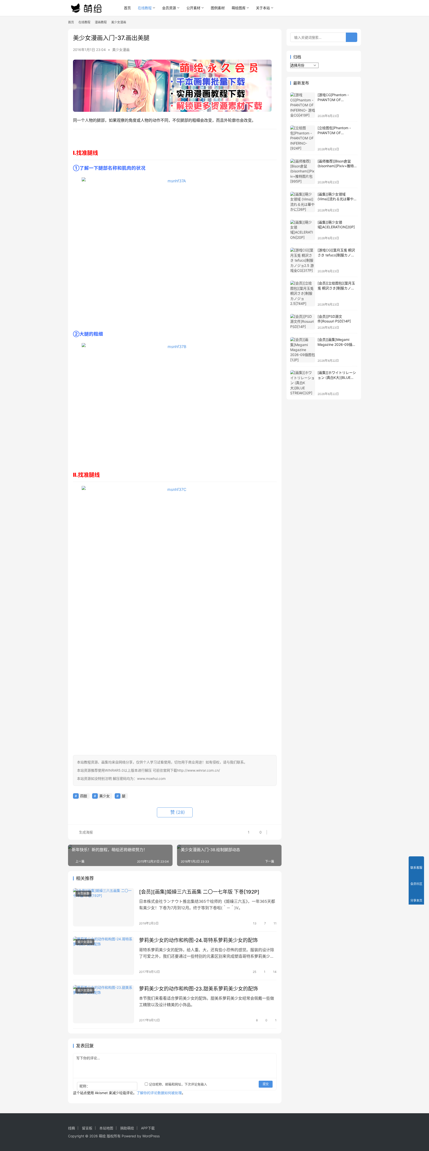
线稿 (71, 1128)
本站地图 (106, 1128)
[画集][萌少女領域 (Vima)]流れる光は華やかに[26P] (337, 199)
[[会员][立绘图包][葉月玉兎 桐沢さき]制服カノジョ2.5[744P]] (302, 293)
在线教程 (145, 8)
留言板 (87, 1128)
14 (275, 972)
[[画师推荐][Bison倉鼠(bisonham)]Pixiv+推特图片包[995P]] (302, 171)
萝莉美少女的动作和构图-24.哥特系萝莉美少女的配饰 (198, 940)
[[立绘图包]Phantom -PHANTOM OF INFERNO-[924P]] (302, 138)
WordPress (151, 1136)
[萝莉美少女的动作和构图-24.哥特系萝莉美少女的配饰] (103, 956)
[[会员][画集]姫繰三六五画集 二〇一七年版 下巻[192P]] (103, 907)
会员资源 (169, 8)
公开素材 (193, 8)
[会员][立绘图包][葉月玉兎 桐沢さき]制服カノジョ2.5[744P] (336, 288)
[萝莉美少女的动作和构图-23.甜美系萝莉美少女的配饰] (103, 1004)
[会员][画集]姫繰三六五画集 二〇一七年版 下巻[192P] (199, 892)
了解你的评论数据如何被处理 (159, 1093)
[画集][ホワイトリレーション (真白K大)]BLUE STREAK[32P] (337, 377)
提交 (266, 1084)
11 (275, 923)
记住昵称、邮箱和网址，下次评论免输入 (177, 1084)
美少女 (104, 796)
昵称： (84, 1086)
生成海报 (85, 832)
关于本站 (263, 8)
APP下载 (148, 1128)
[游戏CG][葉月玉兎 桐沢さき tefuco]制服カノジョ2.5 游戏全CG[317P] (336, 255)
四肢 (83, 796)
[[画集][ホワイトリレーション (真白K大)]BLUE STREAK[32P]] (302, 383)
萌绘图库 (239, 8)
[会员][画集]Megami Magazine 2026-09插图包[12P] (337, 344)
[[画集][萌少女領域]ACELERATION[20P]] (302, 230)
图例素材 (218, 8)
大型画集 (83, 893)
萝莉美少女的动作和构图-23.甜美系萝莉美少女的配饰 (198, 989)
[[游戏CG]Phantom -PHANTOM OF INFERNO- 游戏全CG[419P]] (302, 105)
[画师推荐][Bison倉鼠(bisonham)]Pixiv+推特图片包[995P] (337, 166)
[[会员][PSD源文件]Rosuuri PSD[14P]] (302, 322)
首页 (127, 8)
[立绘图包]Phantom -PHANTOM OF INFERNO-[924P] (334, 133)
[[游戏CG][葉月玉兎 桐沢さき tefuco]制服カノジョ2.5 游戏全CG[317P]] (302, 260)
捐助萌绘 (127, 1128)
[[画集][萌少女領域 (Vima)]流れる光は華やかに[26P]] (302, 202)
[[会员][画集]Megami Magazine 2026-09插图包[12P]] (302, 349)
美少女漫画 (121, 49)
